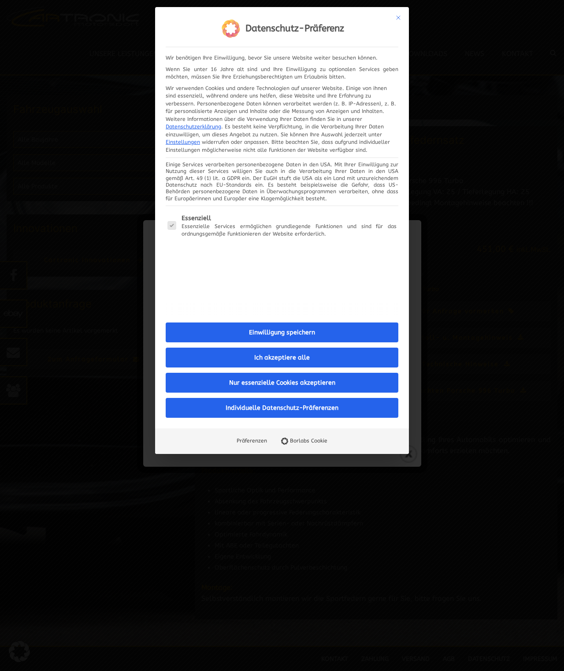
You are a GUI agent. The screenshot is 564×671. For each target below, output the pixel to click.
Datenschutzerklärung (193, 127)
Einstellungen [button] (183, 142)
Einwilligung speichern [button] (282, 332)
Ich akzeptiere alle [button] (282, 357)
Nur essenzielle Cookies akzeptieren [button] (282, 382)
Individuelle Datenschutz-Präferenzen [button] (282, 408)
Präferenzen (252, 441)
